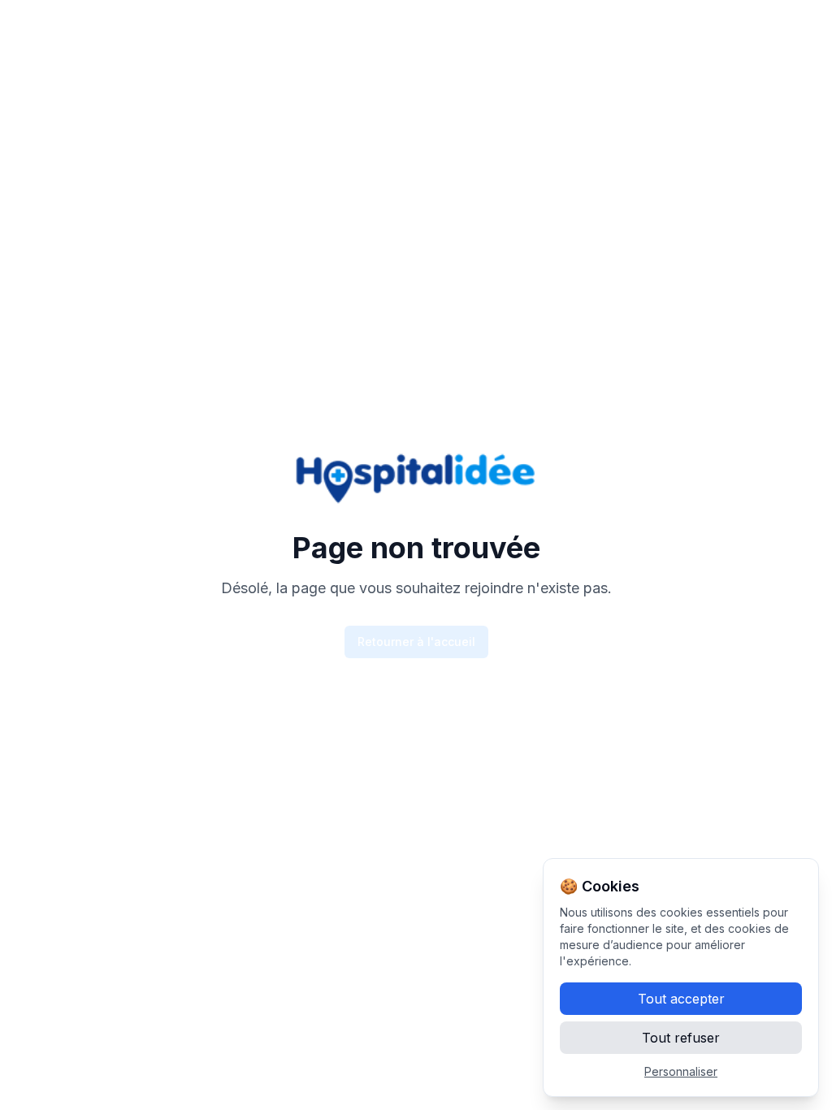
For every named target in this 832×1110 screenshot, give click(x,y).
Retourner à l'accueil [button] (416, 641)
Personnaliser (680, 1071)
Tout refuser (681, 1038)
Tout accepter (681, 999)
